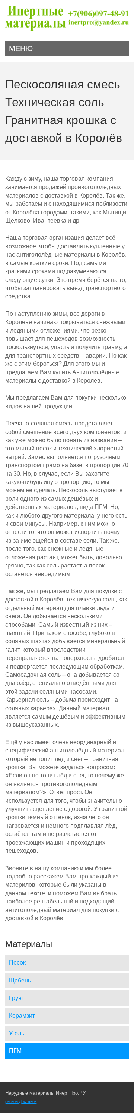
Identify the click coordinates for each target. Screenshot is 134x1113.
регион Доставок (20, 1101)
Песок (17, 962)
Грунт (16, 998)
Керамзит (22, 1015)
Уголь (16, 1033)
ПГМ (15, 1051)
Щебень (20, 980)
